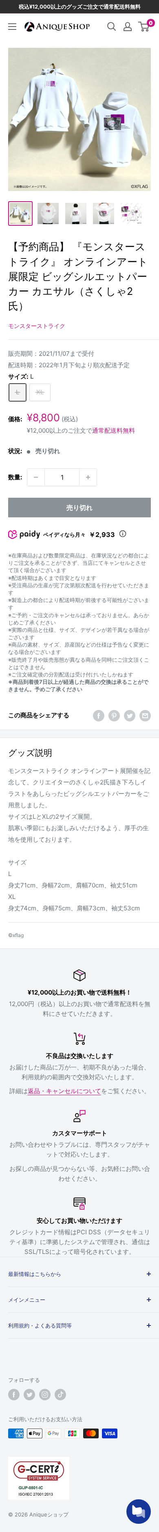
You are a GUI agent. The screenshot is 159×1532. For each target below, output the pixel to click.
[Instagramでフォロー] (45, 1394)
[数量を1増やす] (88, 477)
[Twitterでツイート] (129, 715)
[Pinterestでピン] (114, 715)
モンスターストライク (36, 325)
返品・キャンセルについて (64, 1091)
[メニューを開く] (12, 26)
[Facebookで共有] (98, 715)
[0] (144, 26)
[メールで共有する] (145, 715)
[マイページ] (128, 26)
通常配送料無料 (113, 430)
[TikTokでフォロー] (60, 1394)
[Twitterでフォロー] (29, 1394)
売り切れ (79, 507)
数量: (15, 477)
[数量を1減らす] (35, 477)
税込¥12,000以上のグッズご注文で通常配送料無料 (80, 6)
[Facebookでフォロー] (14, 1394)
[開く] (111, 26)
